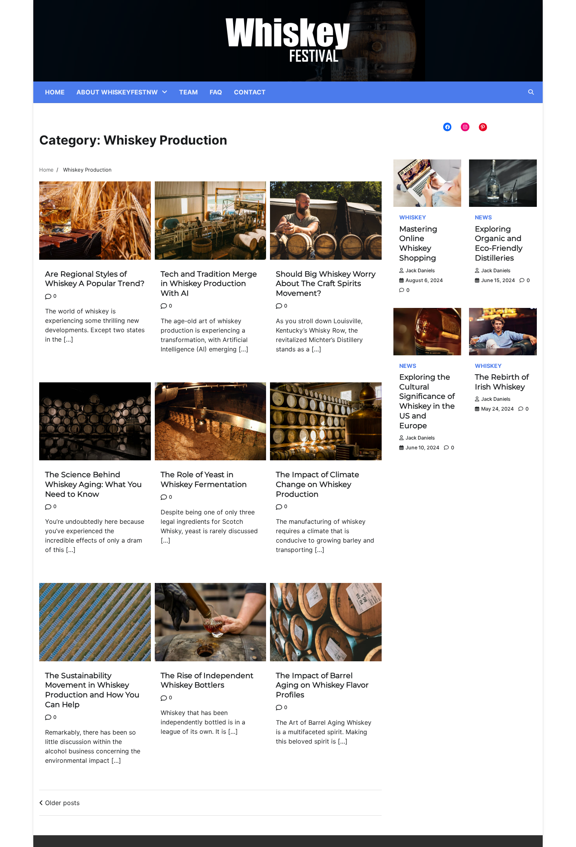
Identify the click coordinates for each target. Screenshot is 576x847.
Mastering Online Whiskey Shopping (418, 243)
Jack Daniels (420, 270)
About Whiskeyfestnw (117, 92)
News (483, 217)
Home (55, 92)
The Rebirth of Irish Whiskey (502, 382)
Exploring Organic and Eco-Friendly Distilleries (498, 243)
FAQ (216, 92)
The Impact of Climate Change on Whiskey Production (317, 484)
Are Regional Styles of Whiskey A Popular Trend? (95, 279)
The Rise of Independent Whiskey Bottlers (207, 680)
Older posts (62, 803)
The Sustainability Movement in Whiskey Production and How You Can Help (92, 690)
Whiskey (412, 217)
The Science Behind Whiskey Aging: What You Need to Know (93, 484)
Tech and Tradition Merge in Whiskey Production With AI (209, 284)
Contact (250, 92)
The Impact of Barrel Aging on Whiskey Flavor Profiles (322, 685)
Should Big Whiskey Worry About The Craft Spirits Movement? (325, 284)
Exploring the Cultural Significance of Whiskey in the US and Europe (427, 401)
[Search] (531, 92)
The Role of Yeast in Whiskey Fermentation (204, 479)
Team (188, 92)
